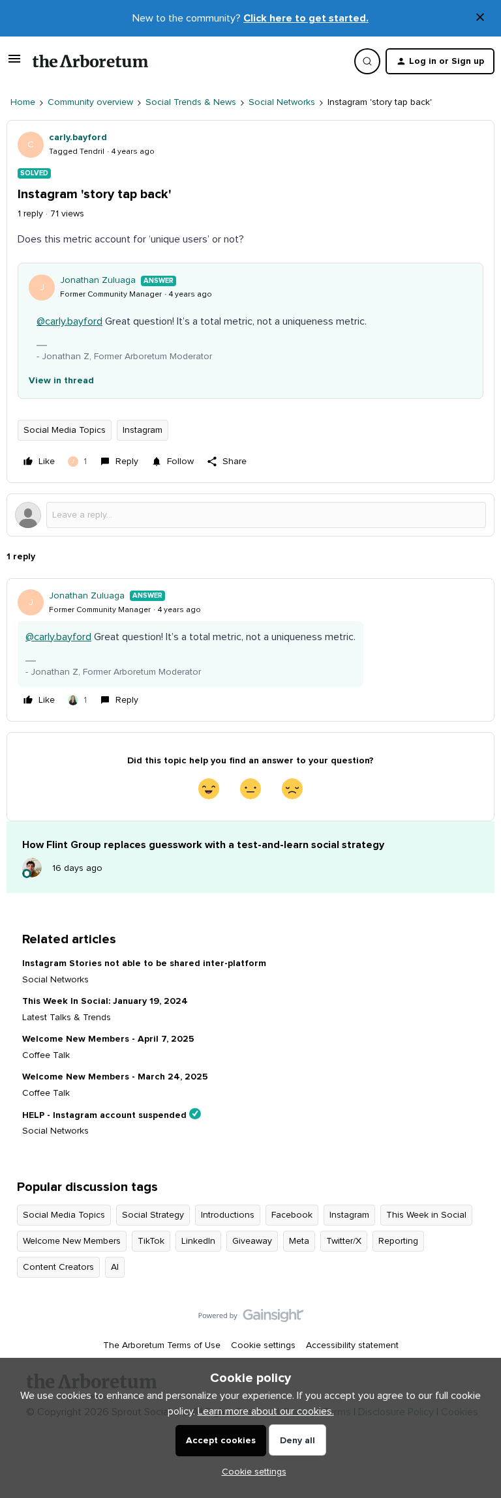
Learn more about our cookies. (266, 1411)
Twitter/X (343, 1241)
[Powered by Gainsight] (250, 1319)
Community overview (90, 102)
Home (22, 102)
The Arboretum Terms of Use (161, 1345)
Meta (299, 1241)
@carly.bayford (69, 321)
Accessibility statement (352, 1345)
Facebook (291, 1215)
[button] (14, 63)
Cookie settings (263, 1345)
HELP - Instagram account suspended (104, 1114)
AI (115, 1267)
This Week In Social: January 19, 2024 (105, 1001)
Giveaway (252, 1241)
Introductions (227, 1215)
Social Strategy (153, 1215)
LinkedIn (198, 1241)
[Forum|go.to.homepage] (90, 61)
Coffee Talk (46, 1055)
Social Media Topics (64, 430)
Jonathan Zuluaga (98, 280)
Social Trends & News (190, 102)
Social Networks (282, 102)
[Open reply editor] (250, 515)
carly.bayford (78, 137)
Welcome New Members (72, 1241)
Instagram (142, 430)
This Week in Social (426, 1215)
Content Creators (58, 1267)
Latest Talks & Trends (66, 1017)
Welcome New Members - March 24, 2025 (115, 1076)
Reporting (398, 1241)
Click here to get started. (306, 18)
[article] (250, 650)
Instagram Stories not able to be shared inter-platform (144, 963)
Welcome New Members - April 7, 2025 (108, 1039)
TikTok (151, 1241)
